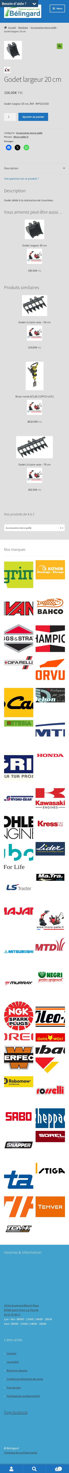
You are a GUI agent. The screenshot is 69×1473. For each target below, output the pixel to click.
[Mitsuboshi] (18, 952)
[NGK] (18, 1015)
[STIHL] (18, 1206)
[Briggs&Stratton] (18, 638)
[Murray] (18, 983)
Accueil (12, 27)
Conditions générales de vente (25, 1379)
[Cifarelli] (18, 662)
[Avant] (18, 606)
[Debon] (50, 695)
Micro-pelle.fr (21, 136)
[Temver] (50, 1206)
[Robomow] (18, 1081)
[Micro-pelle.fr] (50, 920)
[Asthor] (50, 570)
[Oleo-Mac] (50, 1014)
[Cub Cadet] (18, 702)
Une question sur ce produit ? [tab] (21, 178)
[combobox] (34, 527)
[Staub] (18, 1176)
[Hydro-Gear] (18, 798)
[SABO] (18, 1116)
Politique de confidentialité (23, 1396)
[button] (59, 46)
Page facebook (16, 1412)
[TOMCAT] (18, 1229)
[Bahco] (50, 606)
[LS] (18, 888)
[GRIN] (18, 766)
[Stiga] (50, 1168)
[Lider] (50, 849)
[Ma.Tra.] (50, 877)
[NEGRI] (50, 975)
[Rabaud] (50, 1058)
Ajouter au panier (33, 116)
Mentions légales (17, 1370)
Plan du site (14, 1387)
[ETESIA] (18, 723)
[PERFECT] (18, 1057)
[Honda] (50, 755)
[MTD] (50, 944)
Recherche (34, 1469)
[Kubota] (18, 856)
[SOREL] (50, 1136)
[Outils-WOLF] (50, 1037)
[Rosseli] (50, 1090)
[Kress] (50, 823)
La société (13, 1362)
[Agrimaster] (18, 574)
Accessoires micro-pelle (43, 27)
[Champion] (50, 638)
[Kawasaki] (50, 798)
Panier (53, 1467)
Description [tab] (11, 168)
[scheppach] (50, 1118)
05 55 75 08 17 (12, 1314)
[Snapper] (18, 1145)
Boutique (23, 27)
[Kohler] (18, 827)
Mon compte (11, 1469)
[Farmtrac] (50, 734)
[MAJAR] (18, 911)
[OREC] (18, 1036)
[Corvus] (50, 670)
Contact (11, 1353)
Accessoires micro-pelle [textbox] (33, 527)
